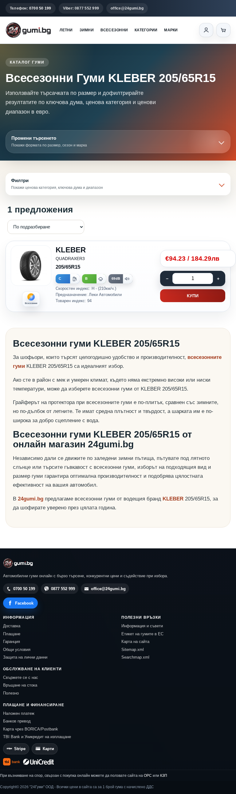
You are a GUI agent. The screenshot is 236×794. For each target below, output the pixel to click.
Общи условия (16, 649)
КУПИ (193, 295)
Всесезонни (114, 30)
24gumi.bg (30, 499)
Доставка (11, 626)
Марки (171, 30)
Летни (66, 30)
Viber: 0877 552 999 (81, 8)
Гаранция (11, 641)
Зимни (87, 30)
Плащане (11, 634)
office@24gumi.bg (127, 8)
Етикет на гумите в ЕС (142, 634)
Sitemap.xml (132, 649)
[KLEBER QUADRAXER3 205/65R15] (118, 276)
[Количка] (223, 30)
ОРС (148, 775)
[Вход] (206, 30)
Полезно (11, 693)
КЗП (163, 775)
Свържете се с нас (20, 677)
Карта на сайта (135, 641)
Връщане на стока (20, 685)
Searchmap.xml (135, 657)
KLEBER (174, 499)
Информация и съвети (142, 626)
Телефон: (30, 8)
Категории (146, 30)
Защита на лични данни (25, 657)
